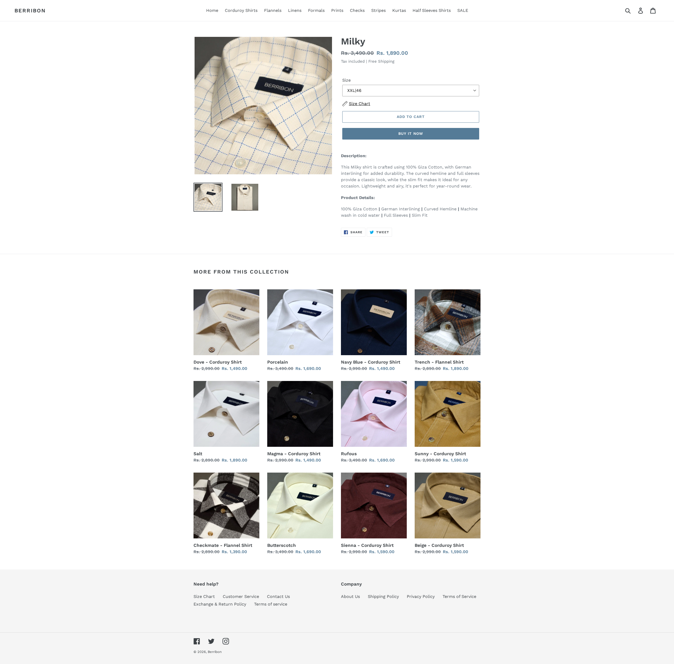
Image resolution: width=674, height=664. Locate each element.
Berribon (30, 10)
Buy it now (410, 133)
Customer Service (241, 596)
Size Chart (204, 596)
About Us (350, 596)
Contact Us (278, 596)
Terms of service (270, 604)
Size (346, 80)
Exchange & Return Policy (220, 604)
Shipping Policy (383, 596)
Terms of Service (459, 596)
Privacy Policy (421, 596)
